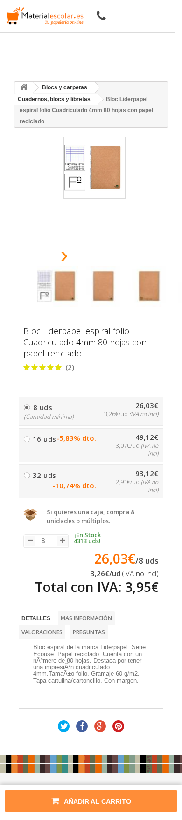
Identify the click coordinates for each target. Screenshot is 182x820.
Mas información (86, 618)
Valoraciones (42, 632)
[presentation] (40, 257)
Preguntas (89, 632)
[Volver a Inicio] (24, 88)
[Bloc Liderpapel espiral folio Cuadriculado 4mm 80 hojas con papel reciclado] (57, 286)
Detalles (35, 618)
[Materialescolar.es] (43, 16)
